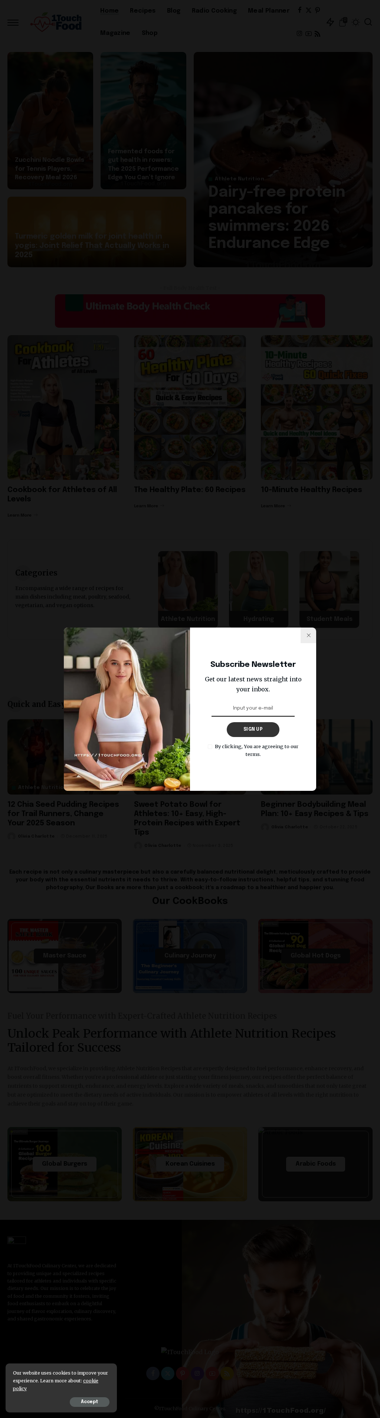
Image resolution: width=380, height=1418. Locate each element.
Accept (89, 1402)
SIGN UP (253, 729)
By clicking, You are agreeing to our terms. (256, 750)
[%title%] (308, 635)
